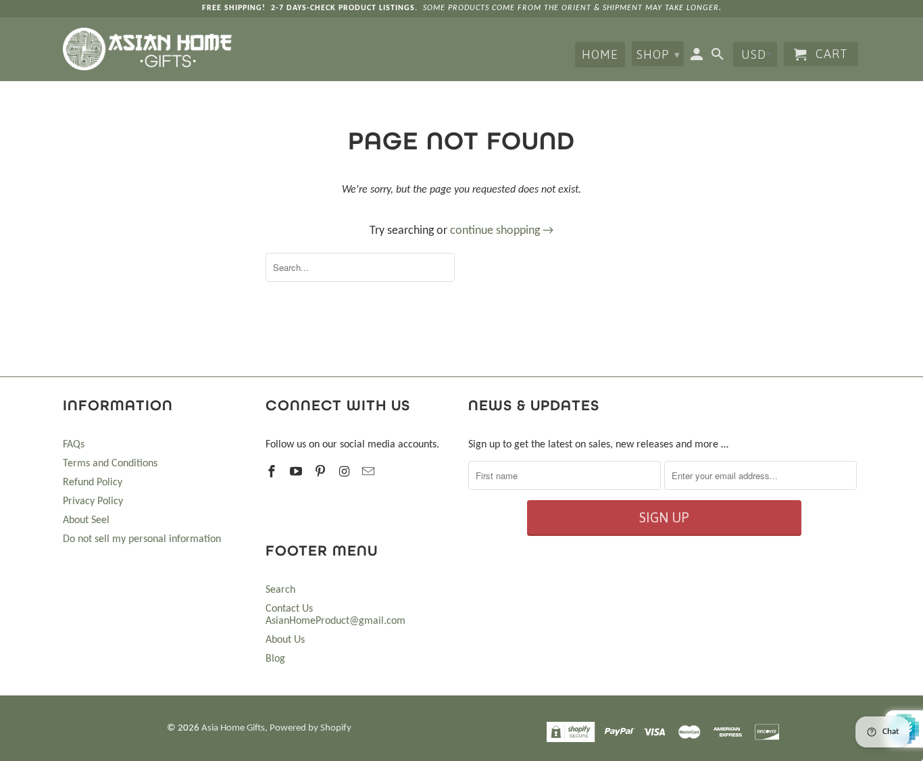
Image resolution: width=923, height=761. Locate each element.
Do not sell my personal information (142, 539)
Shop (658, 54)
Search (280, 590)
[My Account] (698, 56)
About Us (285, 640)
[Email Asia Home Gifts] (369, 472)
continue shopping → (501, 230)
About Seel (86, 520)
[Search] (719, 56)
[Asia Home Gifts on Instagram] (345, 472)
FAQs (73, 444)
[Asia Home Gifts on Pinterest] (321, 472)
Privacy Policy (93, 501)
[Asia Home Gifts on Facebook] (273, 472)
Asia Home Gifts (233, 728)
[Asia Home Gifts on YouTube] (297, 472)
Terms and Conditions (110, 463)
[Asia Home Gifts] (147, 49)
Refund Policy (92, 482)
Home (600, 54)
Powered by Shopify (310, 728)
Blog (275, 659)
